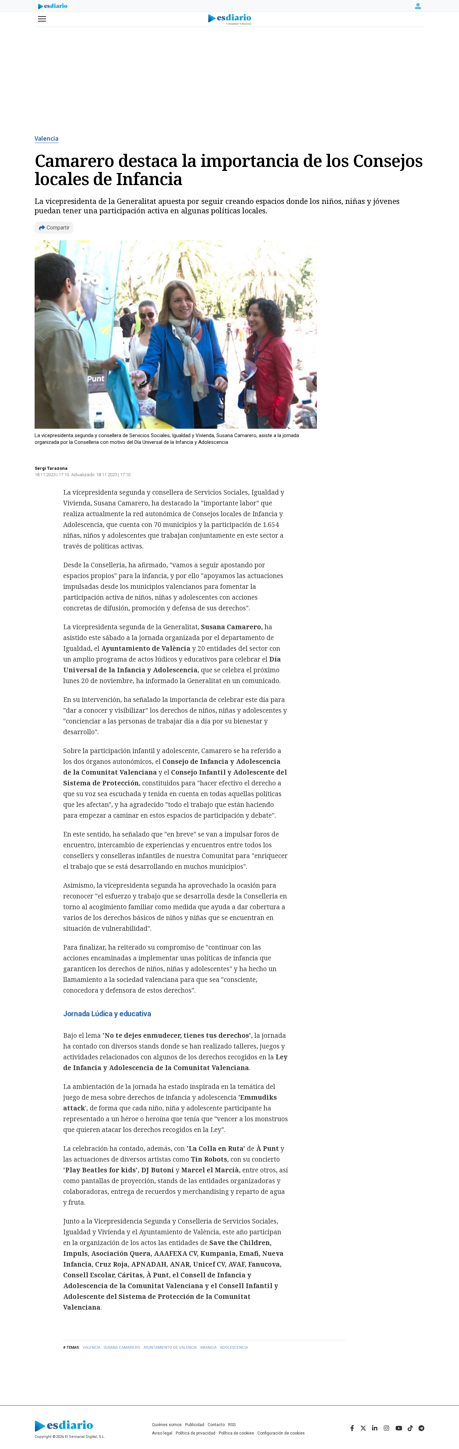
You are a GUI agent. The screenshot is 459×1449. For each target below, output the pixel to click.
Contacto (216, 1424)
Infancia (208, 1347)
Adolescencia (234, 1347)
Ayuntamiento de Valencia (170, 1347)
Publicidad (194, 1424)
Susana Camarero (122, 1347)
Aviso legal (162, 1433)
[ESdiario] (53, 7)
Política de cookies (236, 1433)
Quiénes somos (167, 1424)
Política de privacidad (195, 1433)
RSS (232, 1424)
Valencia (46, 139)
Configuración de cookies (281, 1433)
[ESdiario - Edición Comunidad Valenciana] (229, 19)
